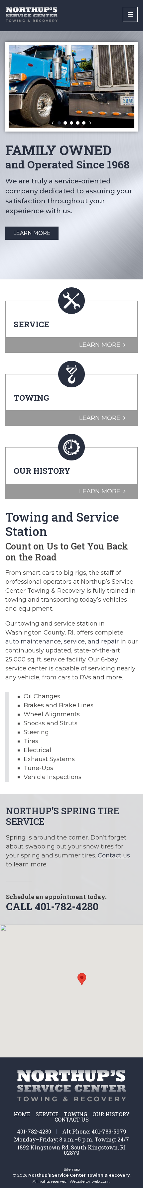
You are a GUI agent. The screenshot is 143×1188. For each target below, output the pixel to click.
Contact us (114, 855)
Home (22, 1114)
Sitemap (72, 1169)
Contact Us (72, 1119)
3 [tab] (71, 123)
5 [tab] (83, 123)
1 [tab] (59, 123)
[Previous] (53, 123)
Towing (75, 1114)
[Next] (90, 123)
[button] (82, 979)
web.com (100, 1181)
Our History (111, 1114)
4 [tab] (77, 123)
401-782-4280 (34, 1131)
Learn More (32, 262)
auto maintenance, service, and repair (62, 641)
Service (47, 1114)
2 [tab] (65, 123)
